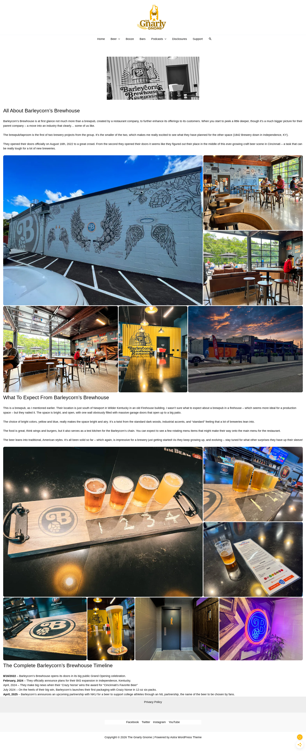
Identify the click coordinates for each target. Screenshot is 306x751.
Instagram (159, 722)
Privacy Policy (153, 702)
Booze (130, 39)
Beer (114, 39)
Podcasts (157, 39)
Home (101, 39)
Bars (143, 39)
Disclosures (179, 39)
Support (198, 39)
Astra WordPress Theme (186, 737)
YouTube (174, 722)
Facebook (132, 722)
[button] (118, 39)
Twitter (146, 722)
